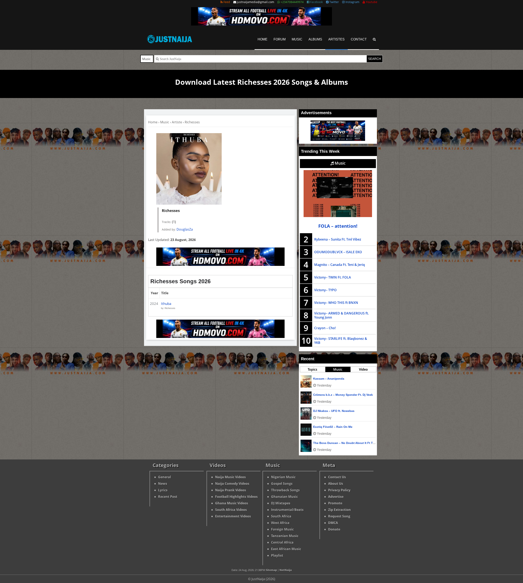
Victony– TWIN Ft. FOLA (332, 277)
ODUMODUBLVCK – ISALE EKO (338, 252)
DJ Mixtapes (280, 503)
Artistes (336, 39)
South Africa (281, 516)
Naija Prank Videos (230, 490)
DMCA (333, 523)
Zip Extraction (339, 509)
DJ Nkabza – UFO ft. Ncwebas (333, 410)
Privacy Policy (339, 490)
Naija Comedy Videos (232, 483)
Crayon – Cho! (325, 328)
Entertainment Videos (233, 516)
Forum (280, 39)
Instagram (352, 2)
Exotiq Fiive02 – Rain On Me (332, 426)
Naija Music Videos (230, 477)
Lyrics (163, 490)
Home (262, 39)
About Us (335, 483)
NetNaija (285, 570)
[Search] (374, 39)
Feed (226, 2)
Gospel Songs (282, 483)
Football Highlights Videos (236, 496)
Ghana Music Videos (231, 503)
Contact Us (337, 477)
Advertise (335, 496)
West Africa (280, 523)
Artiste (177, 122)
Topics (312, 369)
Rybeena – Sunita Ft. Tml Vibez (337, 239)
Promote (335, 503)
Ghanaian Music (284, 496)
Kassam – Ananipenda (328, 378)
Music (297, 39)
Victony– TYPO (325, 290)
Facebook (316, 2)
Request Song (339, 516)
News (162, 483)
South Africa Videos (231, 509)
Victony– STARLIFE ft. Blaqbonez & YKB (340, 340)
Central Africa (282, 542)
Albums (315, 39)
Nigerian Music (283, 477)
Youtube (371, 2)
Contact (359, 39)
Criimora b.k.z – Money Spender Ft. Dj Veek (343, 394)
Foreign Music (282, 529)
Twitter (334, 2)
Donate (334, 529)
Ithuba (166, 303)
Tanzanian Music (284, 536)
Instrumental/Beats (287, 509)
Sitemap (271, 570)
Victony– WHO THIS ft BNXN (336, 302)
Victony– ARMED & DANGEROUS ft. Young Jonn (341, 315)
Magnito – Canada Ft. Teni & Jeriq (339, 264)
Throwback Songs (285, 490)
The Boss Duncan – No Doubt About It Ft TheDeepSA (350, 443)
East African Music (286, 549)
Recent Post (167, 496)
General (164, 477)
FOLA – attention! (337, 226)
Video (363, 369)
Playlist (277, 555)
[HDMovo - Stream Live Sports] (261, 24)
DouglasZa (185, 229)
